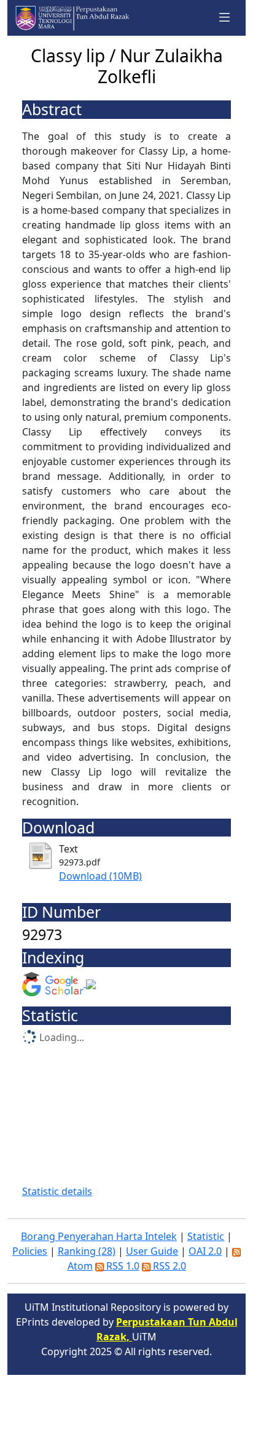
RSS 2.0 (168, 1266)
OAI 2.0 (205, 1251)
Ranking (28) (86, 1251)
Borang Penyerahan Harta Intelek (99, 1236)
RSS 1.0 (121, 1266)
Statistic (205, 1236)
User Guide (152, 1251)
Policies (29, 1251)
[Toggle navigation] (224, 18)
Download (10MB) (100, 876)
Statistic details (57, 1191)
